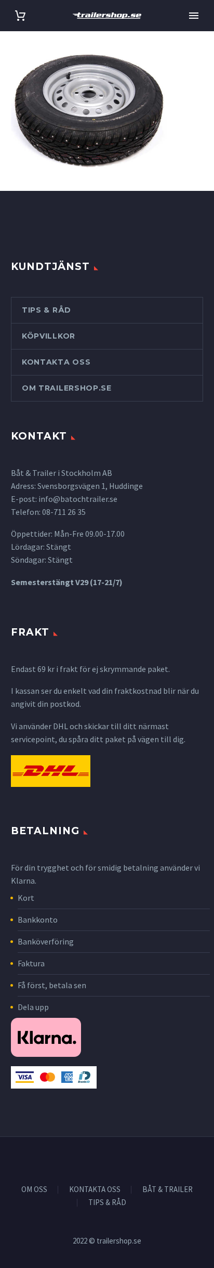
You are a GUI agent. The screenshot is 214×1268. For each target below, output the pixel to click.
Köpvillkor (48, 336)
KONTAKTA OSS (95, 1190)
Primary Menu (193, 15)
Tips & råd (46, 310)
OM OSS (34, 1190)
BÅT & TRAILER (167, 1190)
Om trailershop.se (67, 388)
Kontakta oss (56, 362)
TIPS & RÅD (107, 1203)
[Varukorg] (20, 15)
